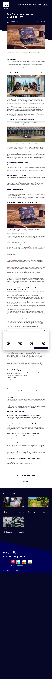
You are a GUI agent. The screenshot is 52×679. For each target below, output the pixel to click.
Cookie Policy (33, 569)
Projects (24, 4)
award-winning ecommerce (11, 101)
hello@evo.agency (6, 564)
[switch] (20, 344)
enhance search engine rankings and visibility (14, 178)
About (19, 4)
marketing (12, 267)
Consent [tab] (11, 332)
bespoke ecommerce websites (32, 248)
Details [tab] (26, 332)
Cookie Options (39, 569)
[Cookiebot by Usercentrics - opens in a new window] (43, 330)
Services (29, 4)
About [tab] (41, 332)
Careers (34, 4)
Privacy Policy (46, 569)
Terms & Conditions (26, 569)
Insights (39, 4)
